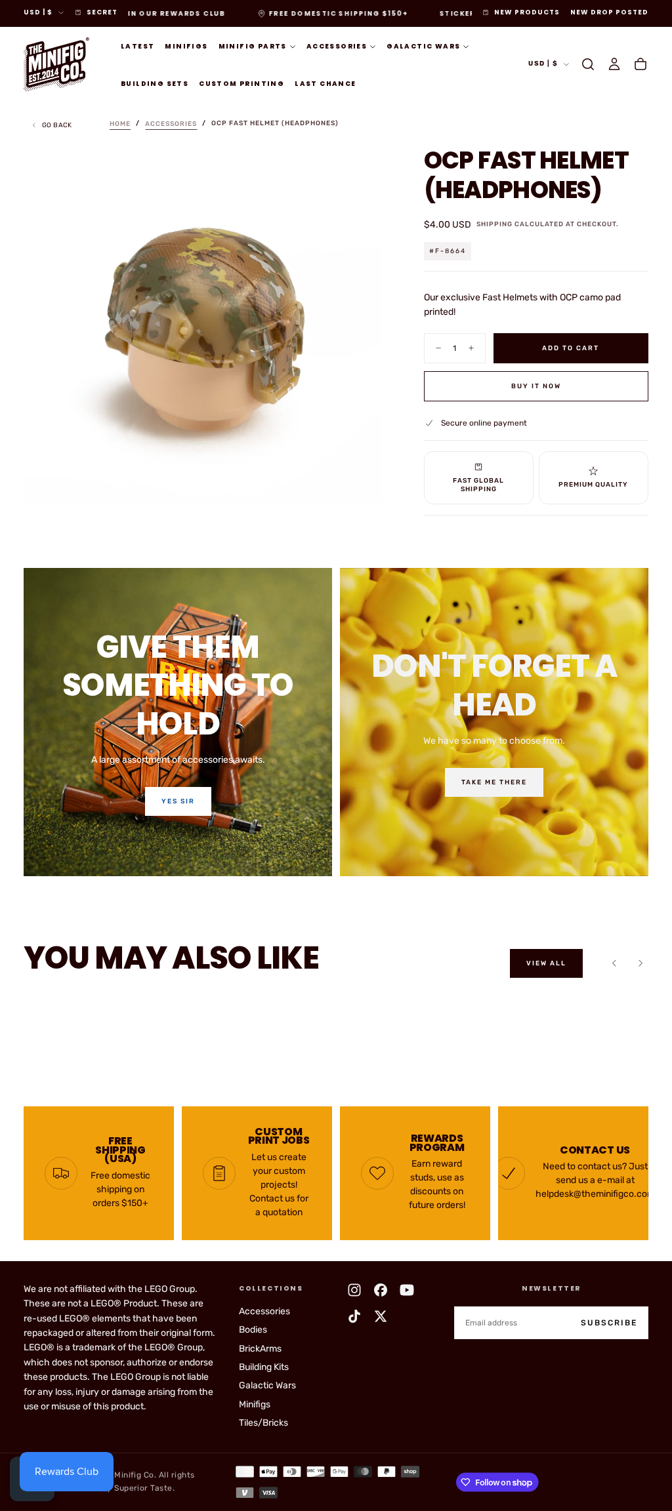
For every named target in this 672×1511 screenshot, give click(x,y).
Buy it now (536, 386)
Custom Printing (241, 84)
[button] (588, 64)
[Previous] (614, 963)
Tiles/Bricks (263, 1422)
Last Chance (325, 84)
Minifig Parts (253, 46)
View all (546, 963)
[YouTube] (407, 1290)
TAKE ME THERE (494, 782)
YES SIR (178, 801)
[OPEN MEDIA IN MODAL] (361, 482)
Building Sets (154, 84)
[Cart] (640, 64)
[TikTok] (354, 1316)
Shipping (494, 224)
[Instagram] (354, 1290)
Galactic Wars (423, 46)
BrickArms (260, 1348)
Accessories (336, 46)
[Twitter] (380, 1316)
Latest (137, 46)
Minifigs (186, 46)
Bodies (253, 1329)
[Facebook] (380, 1290)
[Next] (640, 963)
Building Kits (264, 1367)
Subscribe (609, 1322)
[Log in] (614, 64)
